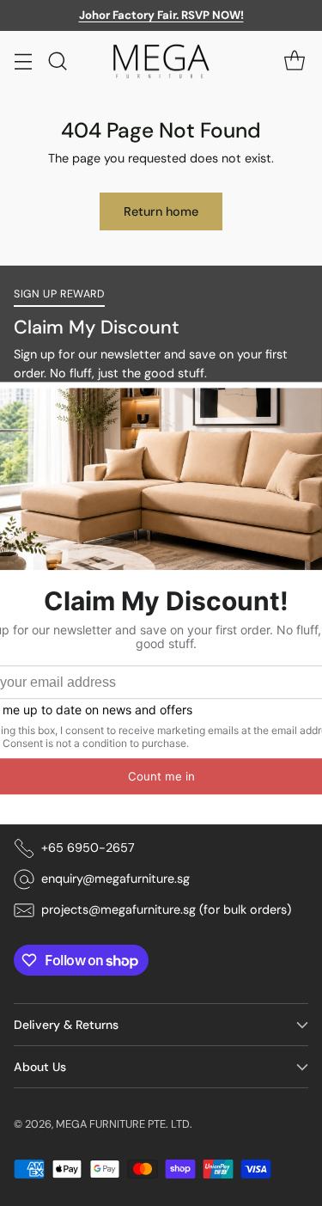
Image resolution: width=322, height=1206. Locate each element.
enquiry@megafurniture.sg (115, 878)
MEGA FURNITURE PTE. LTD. (124, 1124)
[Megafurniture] (161, 61)
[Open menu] (22, 60)
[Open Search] (57, 60)
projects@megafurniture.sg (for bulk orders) (166, 909)
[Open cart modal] (294, 60)
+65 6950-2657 (88, 847)
